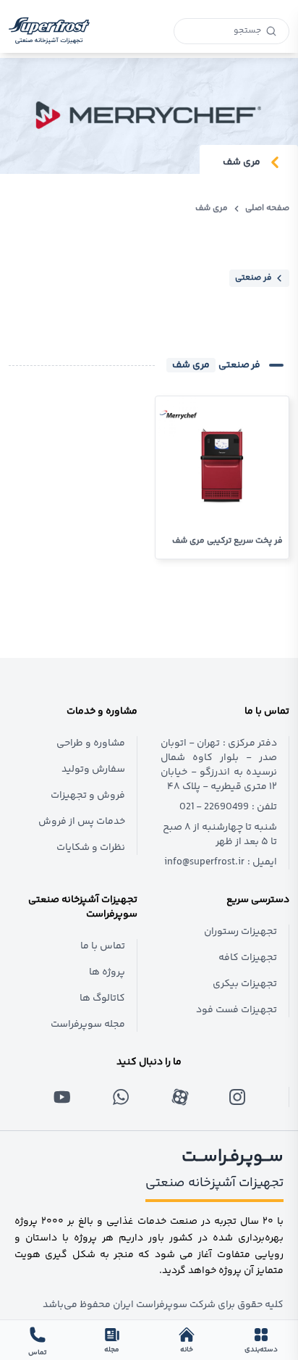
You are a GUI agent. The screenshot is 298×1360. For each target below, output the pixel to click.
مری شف (211, 208)
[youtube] (62, 1097)
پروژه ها (107, 972)
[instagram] (236, 1097)
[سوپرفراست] (49, 30)
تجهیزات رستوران (240, 932)
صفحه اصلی (267, 208)
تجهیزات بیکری (245, 984)
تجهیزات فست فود (236, 1010)
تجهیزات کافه (247, 958)
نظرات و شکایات (90, 847)
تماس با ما (102, 946)
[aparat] (178, 1097)
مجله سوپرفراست (88, 1024)
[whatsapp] (121, 1097)
